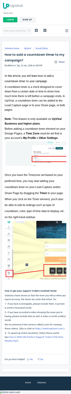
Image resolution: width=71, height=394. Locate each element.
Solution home (12, 48)
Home (28, 382)
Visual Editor (42, 48)
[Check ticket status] (45, 30)
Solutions (41, 382)
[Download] (29, 199)
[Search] (29, 30)
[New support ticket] (36, 30)
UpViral (27, 48)
